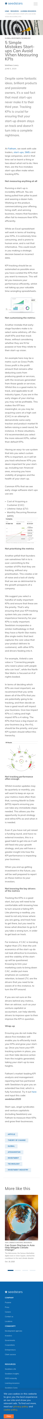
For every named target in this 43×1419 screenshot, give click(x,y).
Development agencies (13, 1331)
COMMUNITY (10, 1326)
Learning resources (12, 1383)
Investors (8, 1336)
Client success (10, 1355)
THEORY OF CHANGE (16, 1140)
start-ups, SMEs (22, 152)
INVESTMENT (13, 1158)
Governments (10, 1340)
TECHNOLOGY (13, 1164)
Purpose (8, 1303)
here (34, 1092)
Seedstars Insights (12, 1374)
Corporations (10, 1345)
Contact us (9, 1317)
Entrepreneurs (10, 1350)
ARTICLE (11, 1134)
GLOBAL (11, 1146)
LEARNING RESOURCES (28, 11)
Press (7, 1307)
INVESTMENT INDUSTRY (18, 1170)
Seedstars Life (10, 1369)
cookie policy (10, 1410)
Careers (8, 1312)
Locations (8, 1321)
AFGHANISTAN (14, 1152)
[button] (10, 1270)
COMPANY (9, 1298)
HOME (7, 11)
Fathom (12, 149)
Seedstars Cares (11, 1388)
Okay (9, 1416)
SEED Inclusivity (11, 1378)
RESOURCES (15, 11)
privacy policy (20, 1407)
